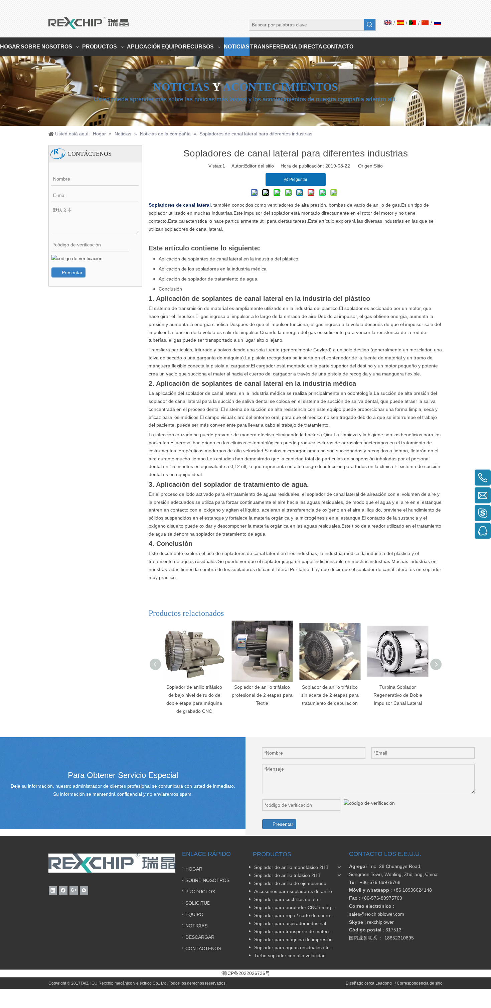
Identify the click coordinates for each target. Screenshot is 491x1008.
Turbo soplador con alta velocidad (290, 955)
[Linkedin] (53, 890)
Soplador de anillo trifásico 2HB (287, 875)
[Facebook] (63, 890)
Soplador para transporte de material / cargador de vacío (298, 931)
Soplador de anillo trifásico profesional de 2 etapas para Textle (262, 695)
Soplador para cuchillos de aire (287, 899)
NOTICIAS (196, 925)
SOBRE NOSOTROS (207, 880)
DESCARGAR (199, 937)
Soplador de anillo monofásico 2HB (291, 867)
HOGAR (193, 869)
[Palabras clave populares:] (369, 24)
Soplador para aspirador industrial (290, 923)
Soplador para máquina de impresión (293, 939)
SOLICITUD (197, 903)
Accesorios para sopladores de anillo (293, 891)
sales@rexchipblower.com (376, 914)
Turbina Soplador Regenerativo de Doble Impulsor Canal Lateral (397, 695)
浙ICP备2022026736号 (245, 973)
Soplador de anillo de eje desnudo (290, 883)
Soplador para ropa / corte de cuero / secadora (298, 915)
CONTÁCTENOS (203, 948)
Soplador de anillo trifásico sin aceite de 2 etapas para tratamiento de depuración (330, 695)
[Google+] (73, 890)
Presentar (72, 272)
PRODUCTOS (200, 891)
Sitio (378, 166)
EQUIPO (194, 914)
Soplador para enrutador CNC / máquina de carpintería (298, 907)
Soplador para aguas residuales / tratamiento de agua (298, 947)
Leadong (384, 983)
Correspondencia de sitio (420, 983)
